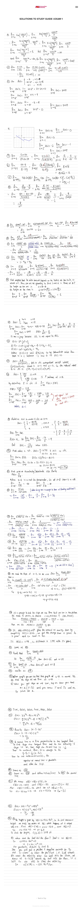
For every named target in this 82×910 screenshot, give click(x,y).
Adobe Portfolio (45, 906)
